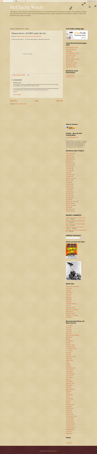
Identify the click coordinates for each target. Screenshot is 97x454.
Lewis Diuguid (69, 184)
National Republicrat (70, 389)
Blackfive (68, 339)
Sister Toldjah (69, 410)
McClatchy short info (70, 77)
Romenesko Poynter (70, 313)
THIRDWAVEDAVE (70, 429)
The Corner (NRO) (70, 418)
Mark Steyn (68, 379)
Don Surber (68, 354)
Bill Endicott (68, 161)
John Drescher (69, 174)
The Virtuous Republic (71, 427)
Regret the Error (69, 311)
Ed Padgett (68, 290)
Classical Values (69, 341)
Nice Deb (68, 393)
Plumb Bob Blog (69, 398)
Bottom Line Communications (72, 286)
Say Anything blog (70, 404)
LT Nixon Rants (69, 377)
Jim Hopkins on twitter (71, 64)
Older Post (59, 101)
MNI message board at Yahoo (72, 53)
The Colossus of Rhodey (71, 416)
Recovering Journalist (70, 307)
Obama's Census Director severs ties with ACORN (29, 36)
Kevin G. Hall (69, 180)
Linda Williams (69, 188)
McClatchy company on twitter (72, 59)
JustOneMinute (69, 371)
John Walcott (69, 176)
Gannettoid (68, 295)
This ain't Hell (69, 431)
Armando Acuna (69, 157)
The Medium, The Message (72, 315)
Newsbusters (69, 301)
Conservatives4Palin (70, 346)
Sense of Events (69, 408)
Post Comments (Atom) (21, 103)
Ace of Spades (69, 325)
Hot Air (67, 362)
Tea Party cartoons (70, 205)
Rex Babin (68, 199)
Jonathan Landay (69, 178)
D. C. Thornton (69, 350)
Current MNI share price (71, 49)
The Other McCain (70, 420)
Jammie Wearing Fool (70, 368)
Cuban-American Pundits (71, 348)
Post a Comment (17, 94)
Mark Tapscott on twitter (71, 66)
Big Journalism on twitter (71, 62)
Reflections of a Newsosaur (72, 309)
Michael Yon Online (70, 383)
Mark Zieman (69, 195)
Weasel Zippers (69, 433)
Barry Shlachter (69, 159)
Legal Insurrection (70, 375)
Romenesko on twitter (70, 55)
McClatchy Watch (26, 7)
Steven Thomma (69, 203)
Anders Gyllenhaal (70, 153)
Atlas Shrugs (69, 331)
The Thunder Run (70, 425)
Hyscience (68, 364)
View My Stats (69, 442)
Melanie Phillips (69, 381)
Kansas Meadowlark (70, 373)
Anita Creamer (69, 155)
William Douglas (69, 211)
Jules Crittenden (69, 370)
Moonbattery (68, 387)
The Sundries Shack (70, 424)
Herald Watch (69, 297)
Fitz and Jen (68, 294)
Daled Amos (68, 352)
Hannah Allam (69, 166)
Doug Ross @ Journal (71, 356)
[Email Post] (28, 75)
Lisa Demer (68, 189)
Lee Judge (68, 182)
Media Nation (69, 299)
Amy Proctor (68, 327)
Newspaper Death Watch (71, 303)
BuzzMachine (69, 288)
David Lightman (69, 162)
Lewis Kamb (68, 186)
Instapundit (68, 366)
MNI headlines (69, 51)
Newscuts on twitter (70, 57)
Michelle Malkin (69, 385)
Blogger (55, 451)
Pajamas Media (69, 395)
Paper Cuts (68, 305)
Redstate (68, 402)
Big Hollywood (69, 337)
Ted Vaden (68, 207)
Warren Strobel (69, 209)
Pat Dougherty (69, 197)
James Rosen (69, 168)
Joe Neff (68, 172)
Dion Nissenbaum (70, 164)
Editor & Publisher (70, 60)
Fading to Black (69, 292)
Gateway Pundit (69, 360)
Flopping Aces (69, 358)
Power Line (68, 400)
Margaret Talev (69, 191)
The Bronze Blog (69, 414)
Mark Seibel (68, 193)
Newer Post (13, 101)
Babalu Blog (68, 333)
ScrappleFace (69, 406)
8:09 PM (15, 91)
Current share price (70, 75)
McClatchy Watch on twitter (72, 47)
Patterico (68, 397)
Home (36, 101)
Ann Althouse (69, 329)
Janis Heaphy (69, 170)
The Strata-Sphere (70, 422)
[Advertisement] (77, 89)
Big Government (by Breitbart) (72, 335)
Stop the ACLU (69, 412)
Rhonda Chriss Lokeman (71, 201)
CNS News (68, 342)
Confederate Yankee (70, 344)
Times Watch (69, 317)
